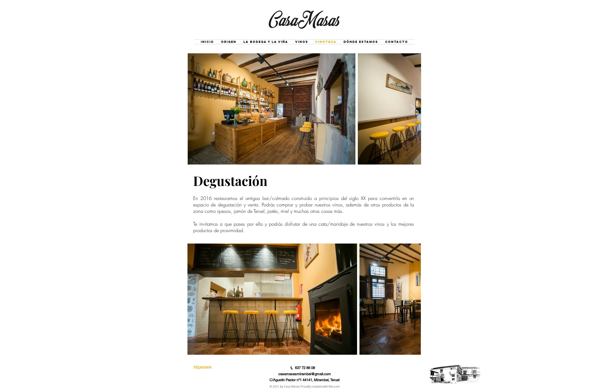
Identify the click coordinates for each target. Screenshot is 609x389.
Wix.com (334, 386)
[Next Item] (413, 109)
